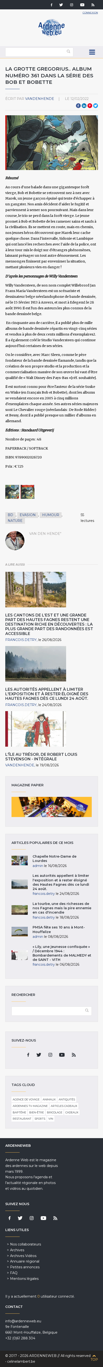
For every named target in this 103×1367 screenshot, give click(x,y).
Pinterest (89, 105)
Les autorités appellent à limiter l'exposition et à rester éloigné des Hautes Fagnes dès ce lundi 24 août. (46, 694)
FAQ (13, 1273)
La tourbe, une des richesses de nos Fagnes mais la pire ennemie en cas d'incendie (62, 908)
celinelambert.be (21, 1361)
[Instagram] (71, 5)
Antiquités (67, 1099)
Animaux (49, 1099)
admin (38, 866)
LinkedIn (84, 105)
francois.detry (21, 640)
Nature (15, 521)
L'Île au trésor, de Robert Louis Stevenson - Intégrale (41, 756)
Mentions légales (24, 1278)
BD (10, 515)
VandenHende (39, 99)
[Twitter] (61, 5)
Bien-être (36, 1112)
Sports (39, 1118)
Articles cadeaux (64, 1106)
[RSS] (93, 5)
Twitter (95, 105)
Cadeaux (71, 1112)
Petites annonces (25, 1267)
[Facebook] (51, 5)
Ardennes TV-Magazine (30, 1106)
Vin (50, 1118)
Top (94, 1359)
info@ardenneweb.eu (23, 1321)
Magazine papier (51, 807)
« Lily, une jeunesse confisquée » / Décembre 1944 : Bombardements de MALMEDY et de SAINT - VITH (62, 953)
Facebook (78, 105)
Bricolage (54, 1112)
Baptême (19, 1112)
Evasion (28, 515)
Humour (50, 515)
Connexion (90, 12)
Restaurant (22, 1118)
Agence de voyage (26, 1099)
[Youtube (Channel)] (82, 5)
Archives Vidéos (23, 1256)
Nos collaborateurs (25, 1244)
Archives (17, 1250)
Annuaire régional (24, 1261)
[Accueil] (51, 36)
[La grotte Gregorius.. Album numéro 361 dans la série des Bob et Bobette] (12, 492)
